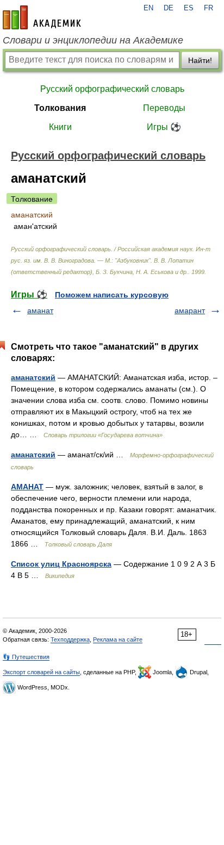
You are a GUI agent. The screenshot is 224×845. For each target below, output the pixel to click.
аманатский (33, 377)
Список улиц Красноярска (61, 564)
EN (148, 8)
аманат (40, 310)
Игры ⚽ (164, 127)
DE (168, 8)
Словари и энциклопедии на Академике (93, 40)
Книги (60, 127)
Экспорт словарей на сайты (41, 672)
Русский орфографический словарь (112, 89)
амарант (190, 310)
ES (189, 8)
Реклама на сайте (117, 639)
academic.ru (42, 17)
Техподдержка (70, 639)
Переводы (164, 108)
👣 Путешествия (26, 657)
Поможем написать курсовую (112, 294)
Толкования (60, 108)
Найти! (200, 60)
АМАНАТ (27, 486)
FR (208, 8)
